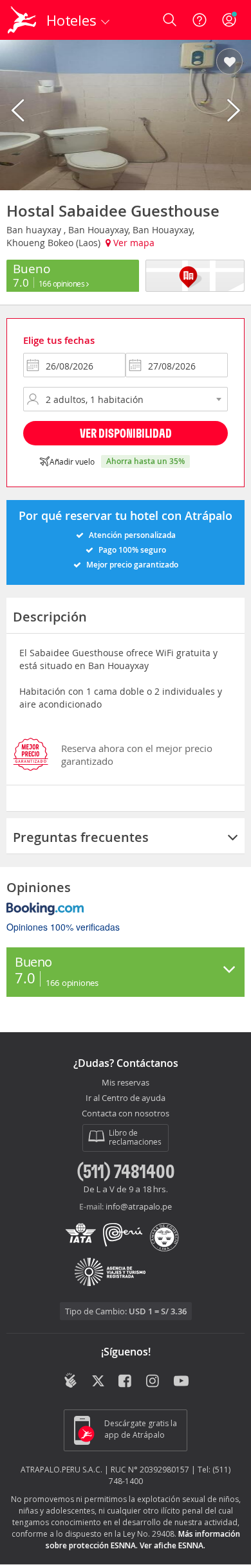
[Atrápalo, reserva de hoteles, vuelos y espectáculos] (22, 20)
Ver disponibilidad (126, 433)
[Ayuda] (199, 20)
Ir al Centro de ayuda (125, 1098)
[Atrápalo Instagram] (153, 1381)
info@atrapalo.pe (139, 1206)
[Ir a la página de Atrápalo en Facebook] (125, 1381)
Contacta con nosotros (125, 1114)
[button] (229, 62)
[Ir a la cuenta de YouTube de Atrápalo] (181, 1381)
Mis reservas (125, 1083)
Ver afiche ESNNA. (172, 1545)
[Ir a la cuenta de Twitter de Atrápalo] (98, 1381)
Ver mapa (132, 243)
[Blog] (70, 1380)
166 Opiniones (62, 283)
